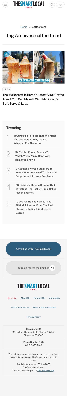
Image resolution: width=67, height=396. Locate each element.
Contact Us (39, 298)
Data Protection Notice (44, 307)
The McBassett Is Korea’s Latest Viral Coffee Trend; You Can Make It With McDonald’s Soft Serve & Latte (33, 99)
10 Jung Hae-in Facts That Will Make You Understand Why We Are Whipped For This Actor (35, 139)
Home (23, 26)
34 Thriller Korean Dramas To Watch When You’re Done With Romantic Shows (32, 156)
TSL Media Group (45, 370)
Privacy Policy (34, 317)
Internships (54, 298)
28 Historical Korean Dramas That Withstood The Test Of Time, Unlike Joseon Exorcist (36, 189)
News (7, 89)
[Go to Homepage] (28, 4)
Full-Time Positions (20, 307)
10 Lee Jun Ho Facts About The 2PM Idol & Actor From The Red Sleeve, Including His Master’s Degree (34, 207)
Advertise (12, 298)
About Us (25, 298)
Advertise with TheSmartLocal (33, 248)
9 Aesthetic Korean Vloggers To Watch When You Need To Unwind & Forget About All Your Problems (36, 172)
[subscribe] (52, 268)
